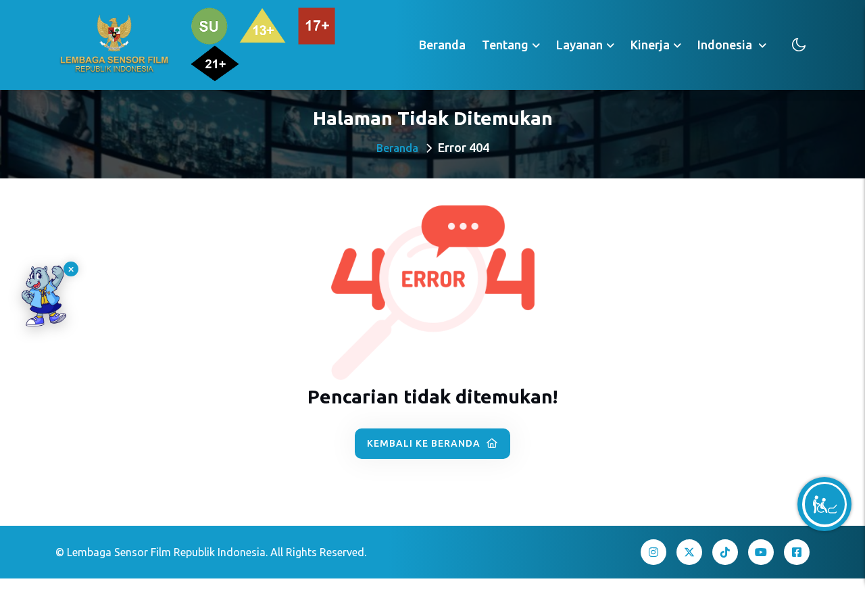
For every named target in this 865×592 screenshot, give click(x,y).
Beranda (442, 44)
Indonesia (726, 44)
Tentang (505, 44)
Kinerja (650, 44)
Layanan (579, 44)
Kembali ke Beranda (425, 443)
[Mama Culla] (44, 296)
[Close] (71, 269)
